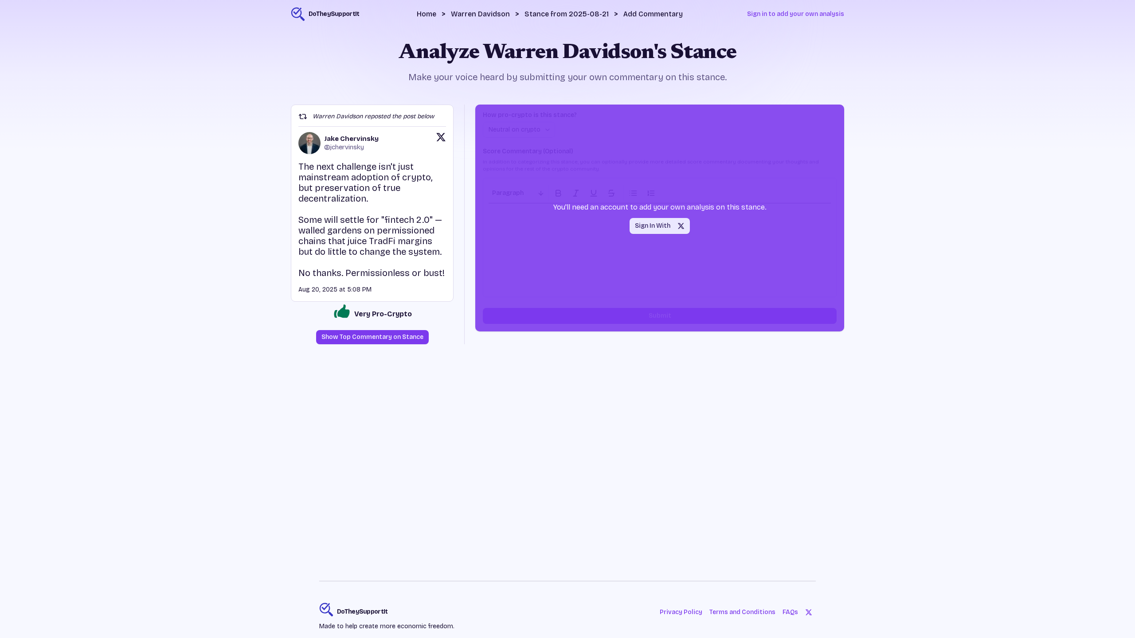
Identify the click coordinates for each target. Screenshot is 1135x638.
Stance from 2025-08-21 (566, 14)
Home (426, 14)
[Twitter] (809, 612)
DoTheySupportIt (362, 611)
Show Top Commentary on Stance (372, 337)
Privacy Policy (681, 612)
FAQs (790, 612)
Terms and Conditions (742, 612)
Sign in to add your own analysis (795, 14)
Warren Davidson (480, 14)
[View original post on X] (441, 143)
